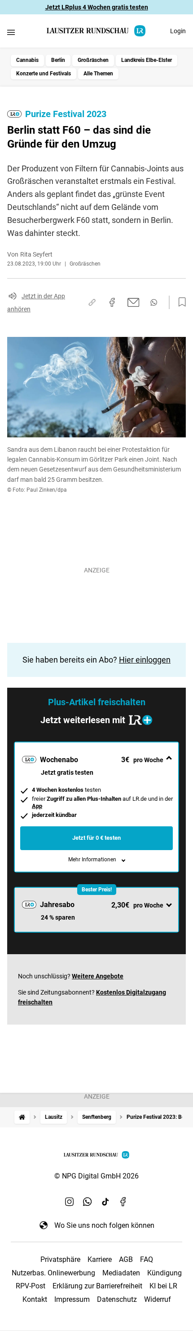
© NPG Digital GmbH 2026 (96, 1176)
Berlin (58, 60)
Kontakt (34, 1299)
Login (178, 31)
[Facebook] (123, 1202)
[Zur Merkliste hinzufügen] (179, 302)
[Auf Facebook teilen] (112, 302)
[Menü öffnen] (11, 32)
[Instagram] (69, 1202)
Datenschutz (117, 1299)
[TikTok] (105, 1202)
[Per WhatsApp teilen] (154, 302)
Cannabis (27, 60)
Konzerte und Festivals (43, 73)
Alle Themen (98, 73)
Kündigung (164, 1273)
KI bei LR (163, 1286)
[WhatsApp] (87, 1202)
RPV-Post (30, 1286)
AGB (126, 1259)
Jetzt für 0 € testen (96, 837)
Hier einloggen (145, 659)
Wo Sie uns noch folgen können (104, 1225)
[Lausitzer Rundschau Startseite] (96, 30)
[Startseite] (22, 1117)
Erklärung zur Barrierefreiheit (97, 1286)
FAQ (146, 1259)
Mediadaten (121, 1273)
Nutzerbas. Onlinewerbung (53, 1273)
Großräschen (93, 60)
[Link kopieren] (92, 302)
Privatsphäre (60, 1259)
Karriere (100, 1259)
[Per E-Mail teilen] (133, 302)
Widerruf (157, 1299)
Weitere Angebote (97, 976)
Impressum (72, 1299)
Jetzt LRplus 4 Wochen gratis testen (96, 7)
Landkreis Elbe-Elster (146, 60)
